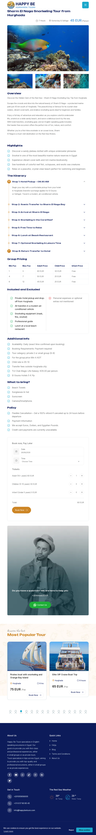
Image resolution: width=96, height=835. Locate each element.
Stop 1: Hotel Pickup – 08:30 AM (30, 181)
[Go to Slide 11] (64, 711)
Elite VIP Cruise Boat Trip (64, 674)
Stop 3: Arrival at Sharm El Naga (30, 212)
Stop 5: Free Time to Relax (27, 227)
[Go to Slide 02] (16, 711)
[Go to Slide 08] (48, 711)
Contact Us (42, 605)
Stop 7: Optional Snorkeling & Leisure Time (36, 243)
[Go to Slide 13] (75, 711)
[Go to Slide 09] (53, 711)
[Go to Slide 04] (26, 711)
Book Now (19, 510)
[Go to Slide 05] (32, 711)
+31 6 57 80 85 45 (22, 803)
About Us (56, 758)
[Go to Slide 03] (21, 711)
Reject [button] (71, 830)
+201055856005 (40, 595)
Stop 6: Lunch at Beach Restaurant (32, 235)
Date (23, 449)
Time (23, 458)
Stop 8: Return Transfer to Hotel (31, 251)
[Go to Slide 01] (10, 711)
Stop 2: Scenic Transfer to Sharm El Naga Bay (38, 204)
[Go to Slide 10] (59, 711)
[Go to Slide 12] (69, 711)
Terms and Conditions (61, 754)
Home (54, 741)
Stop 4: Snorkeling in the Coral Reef (32, 220)
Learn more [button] (8, 831)
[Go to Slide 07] (43, 711)
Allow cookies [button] (84, 830)
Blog (54, 749)
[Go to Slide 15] (86, 711)
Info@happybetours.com (24, 810)
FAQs (54, 745)
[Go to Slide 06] (37, 711)
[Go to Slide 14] (80, 711)
